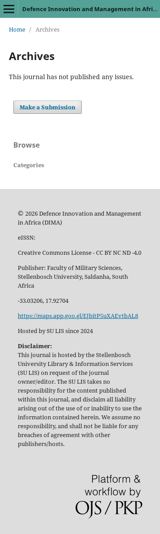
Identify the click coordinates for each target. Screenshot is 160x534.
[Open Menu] (9, 9)
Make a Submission (48, 107)
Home (17, 29)
